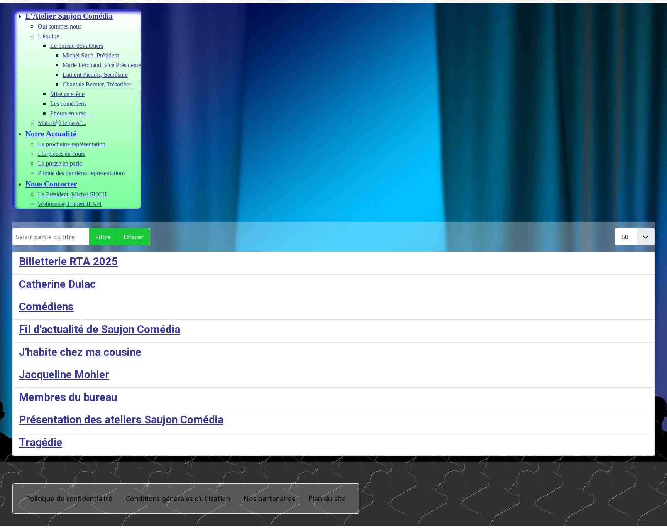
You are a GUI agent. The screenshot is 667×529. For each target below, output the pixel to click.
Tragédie (40, 442)
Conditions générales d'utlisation (178, 498)
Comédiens (46, 306)
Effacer (134, 237)
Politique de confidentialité (69, 498)
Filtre (103, 237)
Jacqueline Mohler (64, 374)
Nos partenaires (269, 498)
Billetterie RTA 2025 (68, 261)
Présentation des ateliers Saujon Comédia (121, 419)
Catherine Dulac (57, 284)
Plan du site (327, 498)
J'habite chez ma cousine (80, 352)
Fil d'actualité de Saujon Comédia (99, 329)
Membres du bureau (68, 397)
